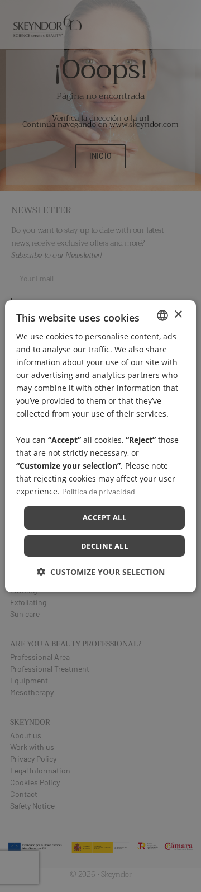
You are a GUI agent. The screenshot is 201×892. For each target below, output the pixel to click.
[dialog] (100, 446)
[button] (101, 571)
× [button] (178, 314)
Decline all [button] (104, 546)
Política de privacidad (98, 491)
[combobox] (162, 314)
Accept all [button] (104, 517)
